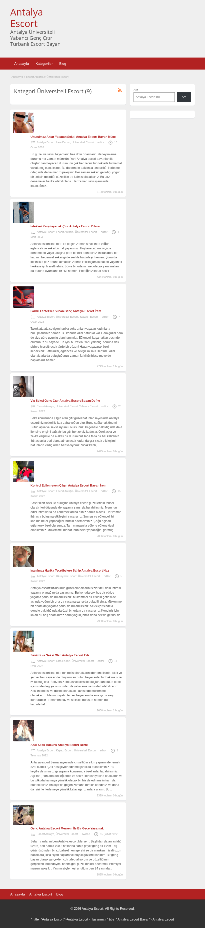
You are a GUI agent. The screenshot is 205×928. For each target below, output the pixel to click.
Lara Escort (63, 142)
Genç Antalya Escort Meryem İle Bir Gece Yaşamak (67, 828)
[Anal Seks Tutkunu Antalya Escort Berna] (23, 740)
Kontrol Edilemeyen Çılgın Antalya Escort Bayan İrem (68, 485)
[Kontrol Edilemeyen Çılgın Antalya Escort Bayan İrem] (23, 481)
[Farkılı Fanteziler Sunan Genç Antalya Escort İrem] (23, 306)
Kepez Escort (64, 750)
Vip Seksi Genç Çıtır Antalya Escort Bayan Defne (65, 400)
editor (101, 142)
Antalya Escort (26, 17)
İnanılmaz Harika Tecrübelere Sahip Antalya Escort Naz (69, 570)
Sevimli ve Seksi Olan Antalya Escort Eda (60, 655)
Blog (62, 64)
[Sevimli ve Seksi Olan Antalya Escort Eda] (23, 651)
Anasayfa (21, 64)
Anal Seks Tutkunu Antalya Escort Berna (59, 745)
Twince (86, 833)
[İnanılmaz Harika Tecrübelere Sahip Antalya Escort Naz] (23, 566)
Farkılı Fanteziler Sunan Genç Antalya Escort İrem (65, 311)
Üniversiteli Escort (83, 142)
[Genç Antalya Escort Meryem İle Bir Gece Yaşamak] (23, 824)
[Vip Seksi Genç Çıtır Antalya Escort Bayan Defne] (23, 396)
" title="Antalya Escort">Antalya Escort (59, 919)
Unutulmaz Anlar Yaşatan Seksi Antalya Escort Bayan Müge (73, 137)
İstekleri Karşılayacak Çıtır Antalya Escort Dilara (65, 226)
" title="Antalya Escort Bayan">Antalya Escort (140, 919)
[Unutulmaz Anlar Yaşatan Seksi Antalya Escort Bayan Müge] (23, 132)
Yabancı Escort (89, 316)
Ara (136, 90)
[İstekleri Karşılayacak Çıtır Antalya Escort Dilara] (23, 222)
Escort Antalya (35, 76)
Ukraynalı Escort (66, 576)
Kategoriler (44, 64)
